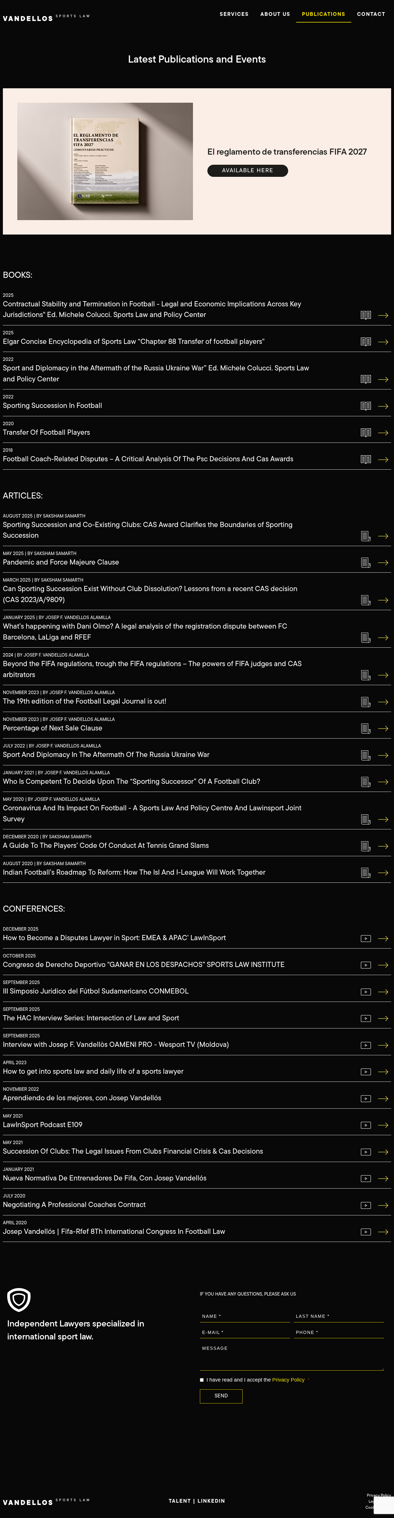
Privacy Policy (288, 1380)
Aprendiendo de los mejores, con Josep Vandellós (82, 1098)
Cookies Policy (378, 1508)
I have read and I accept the (256, 1379)
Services (234, 14)
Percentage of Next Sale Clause (52, 728)
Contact (371, 14)
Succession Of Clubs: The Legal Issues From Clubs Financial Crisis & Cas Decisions (133, 1151)
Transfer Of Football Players (46, 432)
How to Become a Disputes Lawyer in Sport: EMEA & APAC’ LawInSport (114, 938)
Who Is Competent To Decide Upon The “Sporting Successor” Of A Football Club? (131, 782)
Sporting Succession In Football (52, 406)
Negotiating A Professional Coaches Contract (74, 1205)
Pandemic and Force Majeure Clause (61, 562)
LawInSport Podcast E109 (42, 1125)
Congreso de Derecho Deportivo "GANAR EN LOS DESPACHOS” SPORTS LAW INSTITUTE (144, 965)
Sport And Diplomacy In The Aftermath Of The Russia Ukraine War (106, 755)
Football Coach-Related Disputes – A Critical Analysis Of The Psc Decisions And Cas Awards (148, 459)
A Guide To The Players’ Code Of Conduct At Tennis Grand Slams (106, 846)
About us (275, 14)
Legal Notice (380, 1502)
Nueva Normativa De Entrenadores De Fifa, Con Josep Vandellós (105, 1178)
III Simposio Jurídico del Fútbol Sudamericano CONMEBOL (96, 991)
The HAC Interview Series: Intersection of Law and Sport (91, 1018)
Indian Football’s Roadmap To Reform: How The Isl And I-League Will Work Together (134, 872)
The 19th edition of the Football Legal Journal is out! (84, 701)
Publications (324, 14)
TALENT (180, 1501)
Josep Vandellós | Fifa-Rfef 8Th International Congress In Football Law (114, 1232)
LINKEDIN (211, 1501)
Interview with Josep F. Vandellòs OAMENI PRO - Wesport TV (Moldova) (116, 1045)
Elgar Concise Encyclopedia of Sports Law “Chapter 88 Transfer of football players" (133, 342)
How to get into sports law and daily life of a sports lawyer (93, 1071)
